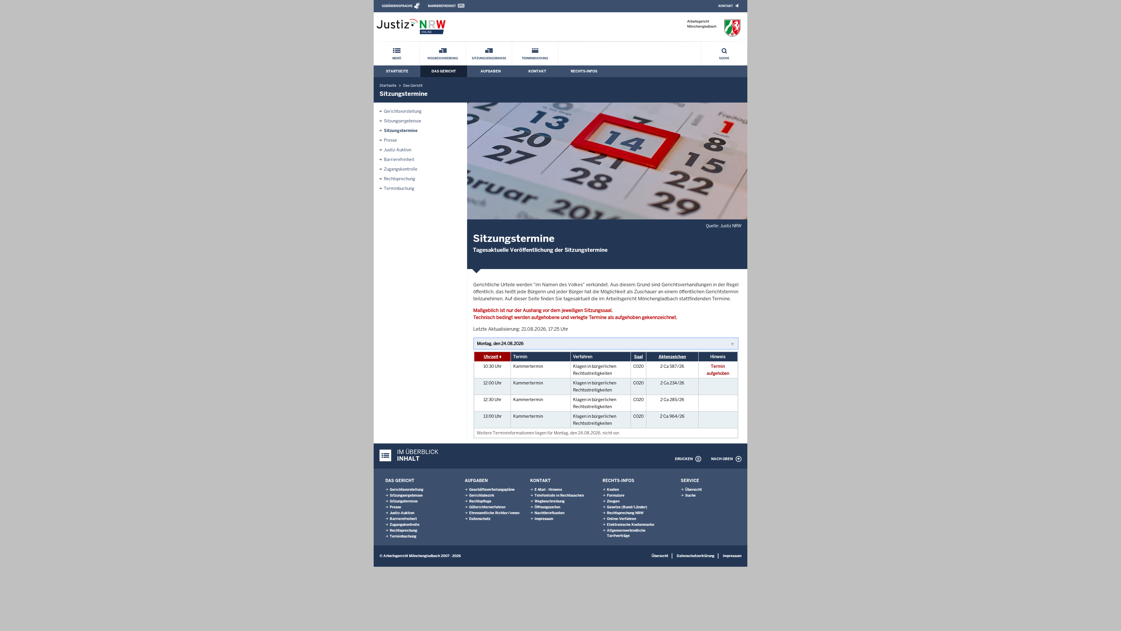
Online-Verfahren (621, 518)
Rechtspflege (480, 501)
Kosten (613, 489)
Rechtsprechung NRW (625, 513)
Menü (396, 58)
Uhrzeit (491, 356)
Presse (390, 140)
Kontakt (725, 6)
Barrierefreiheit (442, 6)
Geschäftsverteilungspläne (492, 489)
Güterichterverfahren (487, 507)
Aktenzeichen (672, 356)
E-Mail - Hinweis (548, 489)
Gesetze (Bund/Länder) (627, 507)
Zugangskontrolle (400, 169)
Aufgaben (491, 71)
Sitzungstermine (400, 130)
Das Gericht (443, 71)
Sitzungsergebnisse (489, 58)
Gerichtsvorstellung (403, 111)
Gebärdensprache (397, 6)
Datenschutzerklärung (695, 556)
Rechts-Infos (584, 71)
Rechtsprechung (399, 178)
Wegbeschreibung (442, 58)
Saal (638, 356)
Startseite (397, 71)
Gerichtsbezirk (481, 495)
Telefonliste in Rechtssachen (559, 495)
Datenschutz (479, 518)
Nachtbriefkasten (549, 513)
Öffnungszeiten (547, 507)
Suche (724, 58)
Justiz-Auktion (397, 149)
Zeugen (613, 501)
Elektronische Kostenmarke (630, 524)
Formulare (615, 495)
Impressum (544, 518)
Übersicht (693, 489)
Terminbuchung (535, 58)
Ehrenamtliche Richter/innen (494, 513)
